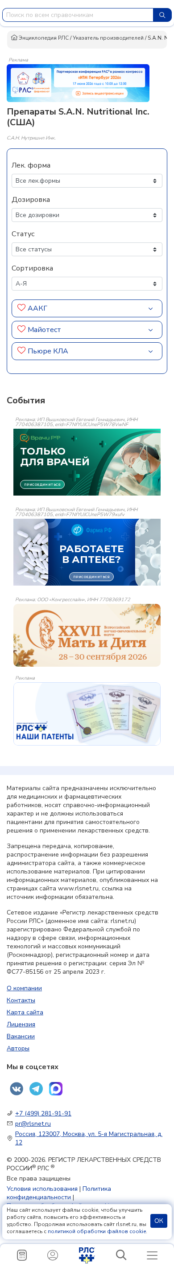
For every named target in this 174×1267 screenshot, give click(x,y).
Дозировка (31, 200)
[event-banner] (87, 635)
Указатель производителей (108, 37)
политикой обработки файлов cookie (97, 1231)
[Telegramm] (36, 1089)
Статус (23, 234)
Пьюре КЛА (48, 351)
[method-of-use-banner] (78, 82)
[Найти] (162, 15)
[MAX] (56, 1089)
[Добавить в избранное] (21, 308)
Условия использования (42, 1189)
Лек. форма (31, 165)
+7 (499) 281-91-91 (43, 1113)
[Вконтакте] (16, 1089)
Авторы (18, 1048)
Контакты (21, 1000)
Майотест (44, 330)
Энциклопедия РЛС (43, 37)
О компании (24, 988)
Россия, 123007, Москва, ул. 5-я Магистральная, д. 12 (88, 1138)
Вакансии (21, 1036)
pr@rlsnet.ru (33, 1123)
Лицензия (21, 1024)
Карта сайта (25, 1012)
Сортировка (32, 268)
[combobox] (77, 15)
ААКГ (37, 308)
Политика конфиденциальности (59, 1193)
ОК (158, 1221)
